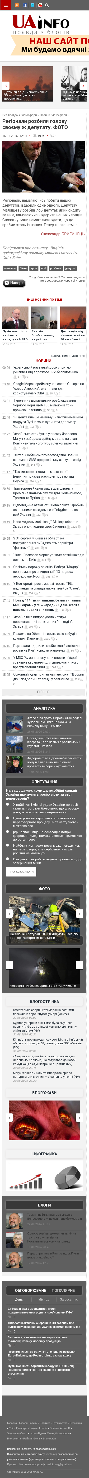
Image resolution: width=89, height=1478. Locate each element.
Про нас (12, 1464)
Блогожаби (44, 1093)
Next (84, 86)
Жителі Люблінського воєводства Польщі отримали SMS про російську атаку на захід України (47, 459)
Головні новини (28, 1423)
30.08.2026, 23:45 (24, 1067)
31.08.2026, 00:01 (24, 1051)
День (19, 1299)
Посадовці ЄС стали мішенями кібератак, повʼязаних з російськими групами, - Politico (53, 742)
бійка (23, 268)
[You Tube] (39, 5)
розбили (55, 268)
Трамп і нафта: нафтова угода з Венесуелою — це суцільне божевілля (54, 1216)
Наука (33, 1428)
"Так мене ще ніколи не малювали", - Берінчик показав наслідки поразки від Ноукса (43, 476)
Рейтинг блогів (32, 1438)
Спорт (24, 1433)
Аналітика (44, 708)
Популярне (63, 1290)
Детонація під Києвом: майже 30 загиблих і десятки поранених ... (25, 95)
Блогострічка (44, 1001)
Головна (12, 1423)
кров (34, 268)
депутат (70, 268)
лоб (43, 268)
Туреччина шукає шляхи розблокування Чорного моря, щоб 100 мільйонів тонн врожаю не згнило (44, 405)
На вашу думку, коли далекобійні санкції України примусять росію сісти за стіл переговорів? (41, 794)
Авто (63, 1428)
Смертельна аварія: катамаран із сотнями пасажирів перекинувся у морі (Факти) (43, 1012)
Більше (43, 692)
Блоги (44, 1205)
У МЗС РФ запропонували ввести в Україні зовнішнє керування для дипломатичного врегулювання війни (46, 662)
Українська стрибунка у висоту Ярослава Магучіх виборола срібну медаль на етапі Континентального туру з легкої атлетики (45, 438)
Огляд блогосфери (58, 1433)
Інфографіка (44, 1154)
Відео (41, 1433)
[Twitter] (31, 5)
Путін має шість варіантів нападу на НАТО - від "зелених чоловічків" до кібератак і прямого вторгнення (41, 1369)
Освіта (54, 1428)
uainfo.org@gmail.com (60, 1464)
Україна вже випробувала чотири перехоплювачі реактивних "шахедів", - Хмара (44, 621)
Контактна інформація (32, 1464)
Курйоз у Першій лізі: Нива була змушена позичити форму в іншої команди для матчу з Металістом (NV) (45, 1026)
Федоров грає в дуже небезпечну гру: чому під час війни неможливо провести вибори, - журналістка (54, 762)
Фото (44, 889)
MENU (5, 5)
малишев (10, 268)
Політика (45, 1423)
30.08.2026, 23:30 (24, 1080)
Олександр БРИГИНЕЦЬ (63, 234)
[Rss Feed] (16, 5)
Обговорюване (30, 1290)
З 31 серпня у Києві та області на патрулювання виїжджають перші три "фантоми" (43, 543)
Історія (43, 1428)
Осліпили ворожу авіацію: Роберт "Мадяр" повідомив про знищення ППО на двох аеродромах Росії (46, 571)
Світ (11, 1428)
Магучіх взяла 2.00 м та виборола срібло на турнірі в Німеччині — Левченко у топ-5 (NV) (46, 1075)
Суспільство (59, 1423)
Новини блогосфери (53, 115)
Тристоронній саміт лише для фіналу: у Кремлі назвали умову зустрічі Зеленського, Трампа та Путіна (47, 493)
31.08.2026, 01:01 (24, 1017)
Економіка (76, 1423)
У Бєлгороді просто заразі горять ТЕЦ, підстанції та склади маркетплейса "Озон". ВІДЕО (46, 588)
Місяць (43, 1299)
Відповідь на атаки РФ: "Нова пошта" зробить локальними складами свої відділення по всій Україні (48, 509)
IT (69, 1428)
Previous (4, 86)
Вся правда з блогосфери (19, 115)
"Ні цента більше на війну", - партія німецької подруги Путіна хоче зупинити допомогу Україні (48, 421)
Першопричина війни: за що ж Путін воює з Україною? (53, 1255)
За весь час (69, 1299)
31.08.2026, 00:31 (24, 1034)
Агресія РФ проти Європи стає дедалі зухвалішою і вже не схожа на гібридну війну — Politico (54, 722)
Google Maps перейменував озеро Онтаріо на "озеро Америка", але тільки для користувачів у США (48, 388)
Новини (43, 361)
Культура (21, 1428)
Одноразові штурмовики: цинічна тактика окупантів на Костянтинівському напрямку (51, 1237)
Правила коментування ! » (67, 356)
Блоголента (14, 1438)
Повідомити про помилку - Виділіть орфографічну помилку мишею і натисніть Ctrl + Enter (40, 253)
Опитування (44, 782)
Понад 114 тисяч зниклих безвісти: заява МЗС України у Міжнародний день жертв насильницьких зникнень (47, 605)
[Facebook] (24, 5)
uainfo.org (51, 1454)
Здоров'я (12, 1433)
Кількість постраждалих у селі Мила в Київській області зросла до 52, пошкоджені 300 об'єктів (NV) (48, 1043)
